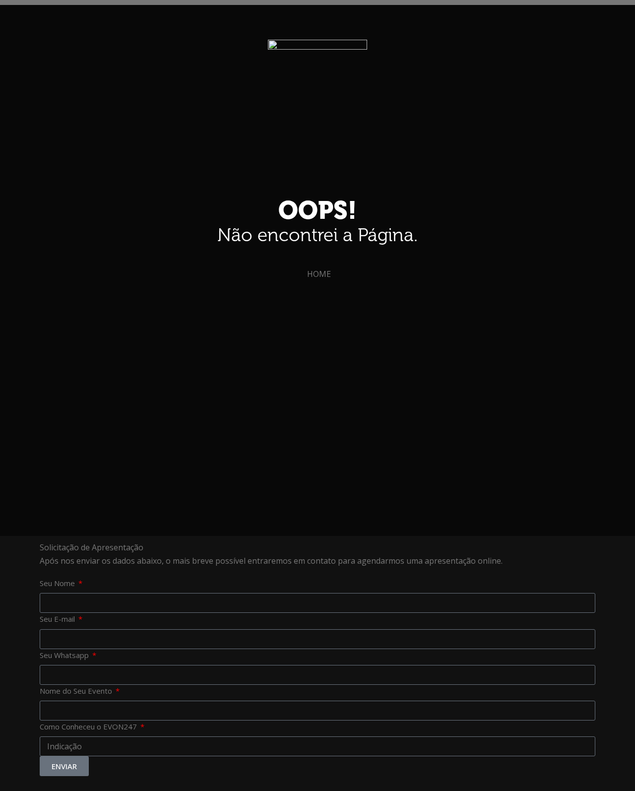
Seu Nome (58, 583)
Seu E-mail (58, 619)
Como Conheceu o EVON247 (89, 726)
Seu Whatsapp (65, 655)
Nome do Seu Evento (77, 691)
